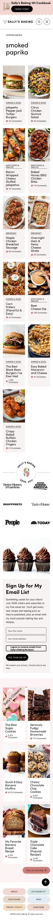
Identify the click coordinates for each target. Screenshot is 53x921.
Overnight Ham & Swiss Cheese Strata (37, 244)
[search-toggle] (39, 22)
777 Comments (39, 738)
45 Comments (40, 255)
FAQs (38, 899)
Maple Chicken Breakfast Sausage (12, 242)
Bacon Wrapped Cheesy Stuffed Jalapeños (12, 178)
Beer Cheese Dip (38, 307)
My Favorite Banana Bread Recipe (13, 846)
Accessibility (39, 891)
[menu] (47, 22)
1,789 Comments (13, 381)
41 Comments (40, 377)
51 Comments (15, 448)
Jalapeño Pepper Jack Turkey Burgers (14, 112)
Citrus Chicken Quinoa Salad (36, 112)
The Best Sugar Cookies (11, 728)
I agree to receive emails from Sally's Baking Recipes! (25, 648)
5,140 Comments (38, 859)
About (14, 891)
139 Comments (40, 313)
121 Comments (15, 121)
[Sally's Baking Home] (18, 21)
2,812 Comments (13, 736)
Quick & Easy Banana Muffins (13, 785)
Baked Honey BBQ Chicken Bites (39, 176)
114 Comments (40, 185)
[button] (26, 647)
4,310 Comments (13, 856)
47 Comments (15, 317)
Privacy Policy (14, 907)
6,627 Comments (38, 797)
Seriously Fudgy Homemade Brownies (38, 729)
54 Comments (40, 121)
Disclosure (14, 899)
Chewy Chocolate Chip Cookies (37, 787)
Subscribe (38, 907)
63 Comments (15, 251)
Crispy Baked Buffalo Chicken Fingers (11, 437)
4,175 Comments (15, 792)
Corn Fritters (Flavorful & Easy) (13, 308)
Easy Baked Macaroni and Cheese (39, 369)
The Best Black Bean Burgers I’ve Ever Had (14, 371)
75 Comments (15, 189)
